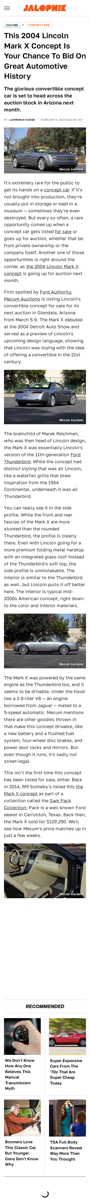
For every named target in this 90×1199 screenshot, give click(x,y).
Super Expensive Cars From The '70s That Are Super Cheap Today (66, 1072)
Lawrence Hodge (22, 119)
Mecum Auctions (22, 299)
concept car (56, 189)
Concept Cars (39, 24)
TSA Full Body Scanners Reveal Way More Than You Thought (66, 1150)
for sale (63, 231)
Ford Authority (55, 292)
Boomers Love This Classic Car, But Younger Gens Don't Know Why (21, 1153)
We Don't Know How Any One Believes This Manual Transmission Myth (19, 1074)
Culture (12, 24)
